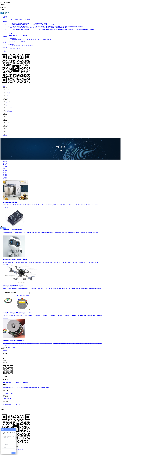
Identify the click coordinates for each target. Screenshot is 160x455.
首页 (4, 86)
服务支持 (5, 43)
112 (9, 347)
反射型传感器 (16, 29)
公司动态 (20, 49)
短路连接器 (35, 27)
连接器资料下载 (22, 46)
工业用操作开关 (50, 26)
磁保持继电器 (9, 24)
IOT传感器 (39, 29)
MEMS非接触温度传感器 (47, 29)
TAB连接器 (52, 27)
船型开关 (38, 26)
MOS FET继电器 (44, 23)
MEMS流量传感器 (91, 29)
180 (13, 347)
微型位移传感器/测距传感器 (67, 29)
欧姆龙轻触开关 (32, 26)
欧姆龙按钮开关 (43, 26)
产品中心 (5, 21)
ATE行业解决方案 (21, 41)
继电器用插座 (57, 24)
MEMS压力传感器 (57, 29)
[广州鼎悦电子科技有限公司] (4, 13)
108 (3, 347)
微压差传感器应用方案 (48, 39)
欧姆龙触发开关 (79, 26)
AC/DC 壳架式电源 (10, 35)
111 (7, 347)
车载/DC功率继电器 (37, 24)
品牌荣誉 (16, 19)
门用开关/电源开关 (24, 26)
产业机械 (33, 39)
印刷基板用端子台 (63, 27)
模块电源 (25, 35)
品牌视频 (20, 19)
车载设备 (8, 39)
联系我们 (5, 51)
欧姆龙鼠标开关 (72, 26)
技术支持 (8, 44)
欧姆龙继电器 (9, 23)
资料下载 (12, 44)
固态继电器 (44, 24)
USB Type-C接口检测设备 (43, 27)
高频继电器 (14, 24)
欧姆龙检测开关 (16, 26)
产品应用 (8, 38)
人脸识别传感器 (33, 29)
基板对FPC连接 (9, 27)
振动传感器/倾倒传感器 (24, 29)
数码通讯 (24, 39)
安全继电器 (19, 24)
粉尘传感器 (76, 29)
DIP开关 (56, 26)
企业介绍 (8, 19)
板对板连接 (22, 27)
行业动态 (16, 49)
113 (10, 347)
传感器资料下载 (29, 46)
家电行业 (16, 39)
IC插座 (31, 27)
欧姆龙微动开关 (9, 26)
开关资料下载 (9, 46)
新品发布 (8, 49)
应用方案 (5, 36)
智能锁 (41, 39)
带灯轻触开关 (66, 26)
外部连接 (27, 27)
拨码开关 (60, 26)
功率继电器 (30, 24)
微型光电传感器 (9, 29)
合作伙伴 (29, 19)
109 (5, 347)
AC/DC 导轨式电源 (18, 35)
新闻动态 (5, 47)
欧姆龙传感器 (26, 23)
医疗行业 (29, 39)
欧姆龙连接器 (20, 23)
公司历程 (24, 19)
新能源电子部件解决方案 (11, 41)
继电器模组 (37, 23)
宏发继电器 (32, 23)
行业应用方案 (13, 38)
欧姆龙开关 (14, 23)
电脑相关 (12, 39)
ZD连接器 (57, 27)
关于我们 (5, 17)
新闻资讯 (12, 49)
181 (14, 347)
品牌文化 (12, 19)
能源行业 (20, 39)
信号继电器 (25, 24)
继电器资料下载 (15, 46)
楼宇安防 (37, 39)
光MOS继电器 (9, 33)
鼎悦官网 (5, 16)
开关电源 (50, 23)
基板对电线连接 (16, 27)
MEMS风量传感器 (83, 29)
